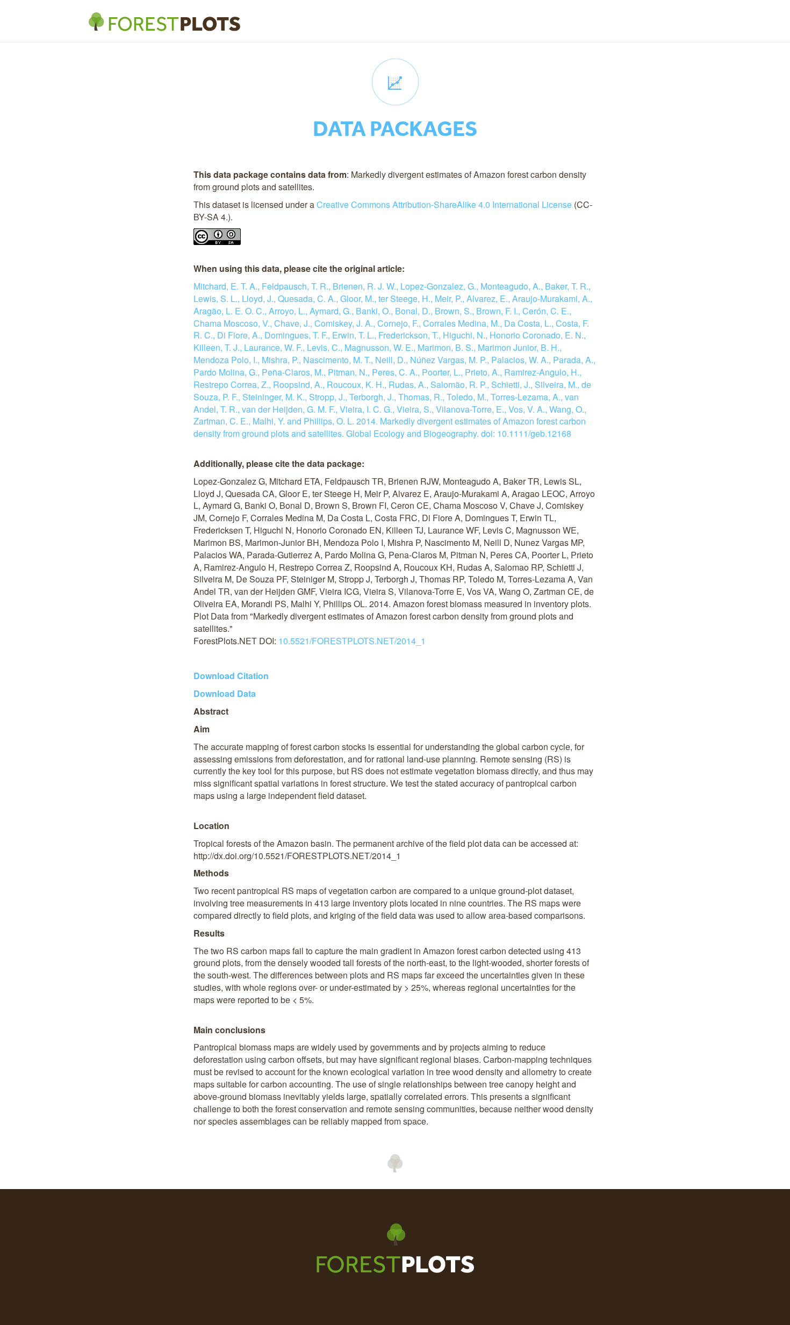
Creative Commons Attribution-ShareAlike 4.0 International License (444, 204)
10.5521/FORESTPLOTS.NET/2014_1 (352, 641)
